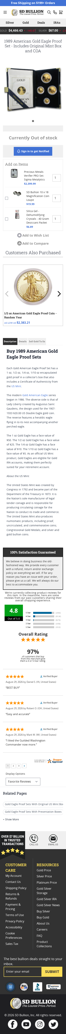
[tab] (33, 121)
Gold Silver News (48, 905)
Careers (42, 929)
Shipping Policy (16, 888)
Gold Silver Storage (44, 891)
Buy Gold (43, 917)
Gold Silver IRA (47, 899)
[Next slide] (59, 294)
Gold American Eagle (35, 395)
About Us (43, 923)
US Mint (16, 386)
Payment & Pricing (13, 907)
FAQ (39, 935)
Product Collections (44, 944)
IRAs (57, 22)
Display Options (15, 774)
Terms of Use (15, 915)
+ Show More (11, 819)
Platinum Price (47, 882)
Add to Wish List (35, 235)
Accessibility (14, 927)
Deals (41, 22)
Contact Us (13, 881)
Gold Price (44, 870)
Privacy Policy (15, 921)
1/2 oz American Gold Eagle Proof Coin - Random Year (30, 315)
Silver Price (44, 876)
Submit (52, 971)
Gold (26, 22)
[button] (33, 88)
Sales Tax (12, 943)
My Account (14, 875)
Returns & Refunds (12, 896)
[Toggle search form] (49, 12)
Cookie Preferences (14, 935)
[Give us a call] (55, 12)
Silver (10, 22)
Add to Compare (35, 243)
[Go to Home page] (27, 12)
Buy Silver (43, 911)
